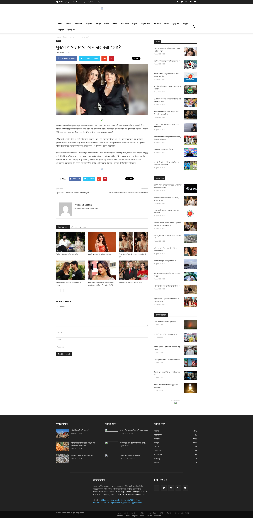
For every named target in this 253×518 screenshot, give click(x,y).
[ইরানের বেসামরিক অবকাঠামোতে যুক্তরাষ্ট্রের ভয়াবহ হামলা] (190, 388)
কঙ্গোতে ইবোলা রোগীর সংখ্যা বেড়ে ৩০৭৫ (165, 334)
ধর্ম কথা (166, 23)
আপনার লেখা (71, 30)
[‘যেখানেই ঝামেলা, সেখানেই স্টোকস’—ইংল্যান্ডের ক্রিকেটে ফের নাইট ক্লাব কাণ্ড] (190, 226)
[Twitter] (182, 2)
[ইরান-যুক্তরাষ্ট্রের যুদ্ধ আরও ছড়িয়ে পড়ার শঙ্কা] (190, 362)
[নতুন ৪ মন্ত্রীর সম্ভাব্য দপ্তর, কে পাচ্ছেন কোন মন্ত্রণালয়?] (190, 213)
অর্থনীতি (156, 446)
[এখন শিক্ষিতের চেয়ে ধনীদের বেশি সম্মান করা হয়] (111, 433)
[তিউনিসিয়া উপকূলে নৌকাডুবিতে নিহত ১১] (190, 264)
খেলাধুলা (98, 23)
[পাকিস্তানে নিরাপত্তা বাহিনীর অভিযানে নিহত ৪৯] (190, 289)
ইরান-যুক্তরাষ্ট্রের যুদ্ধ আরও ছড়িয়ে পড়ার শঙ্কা (167, 359)
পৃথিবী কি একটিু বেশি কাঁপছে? (80, 430)
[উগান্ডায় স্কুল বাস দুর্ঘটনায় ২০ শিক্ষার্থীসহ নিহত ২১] (190, 375)
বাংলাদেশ (68, 23)
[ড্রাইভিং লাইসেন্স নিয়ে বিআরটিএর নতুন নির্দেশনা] (190, 64)
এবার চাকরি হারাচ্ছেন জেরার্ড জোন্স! (163, 149)
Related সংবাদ (63, 227)
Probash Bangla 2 (83, 204)
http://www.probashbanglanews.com (86, 208)
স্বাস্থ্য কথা (175, 23)
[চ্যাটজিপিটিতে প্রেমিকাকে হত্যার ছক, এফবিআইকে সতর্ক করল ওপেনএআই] (190, 188)
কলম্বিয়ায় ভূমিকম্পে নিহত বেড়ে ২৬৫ (82, 455)
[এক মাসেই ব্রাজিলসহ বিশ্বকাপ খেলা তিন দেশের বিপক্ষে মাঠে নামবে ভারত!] (190, 165)
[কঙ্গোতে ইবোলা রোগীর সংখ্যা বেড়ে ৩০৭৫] (190, 337)
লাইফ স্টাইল (125, 23)
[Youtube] (195, 2)
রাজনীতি (115, 23)
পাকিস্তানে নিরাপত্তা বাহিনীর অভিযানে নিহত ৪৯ (167, 286)
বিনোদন (106, 23)
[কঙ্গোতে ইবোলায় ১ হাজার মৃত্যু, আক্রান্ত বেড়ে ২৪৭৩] (190, 350)
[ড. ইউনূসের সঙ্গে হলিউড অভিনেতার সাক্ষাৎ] (111, 446)
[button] (194, 27)
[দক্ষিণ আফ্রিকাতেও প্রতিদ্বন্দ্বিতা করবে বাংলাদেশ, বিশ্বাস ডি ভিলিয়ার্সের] (190, 140)
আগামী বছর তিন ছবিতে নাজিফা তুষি (130, 455)
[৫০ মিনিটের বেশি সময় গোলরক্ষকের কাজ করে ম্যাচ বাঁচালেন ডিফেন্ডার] (190, 102)
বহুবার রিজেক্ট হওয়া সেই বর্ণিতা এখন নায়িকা (99, 254)
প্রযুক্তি (185, 23)
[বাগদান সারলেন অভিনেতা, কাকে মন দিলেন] (133, 270)
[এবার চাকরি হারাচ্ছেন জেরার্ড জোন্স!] (190, 152)
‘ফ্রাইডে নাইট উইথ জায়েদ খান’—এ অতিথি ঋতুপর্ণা (72, 192)
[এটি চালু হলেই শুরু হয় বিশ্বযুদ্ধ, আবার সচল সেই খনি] (190, 238)
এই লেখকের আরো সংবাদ (78, 227)
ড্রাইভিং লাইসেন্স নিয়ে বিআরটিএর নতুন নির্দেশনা (167, 61)
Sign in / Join (102, 2)
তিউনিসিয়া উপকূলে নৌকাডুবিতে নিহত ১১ (165, 261)
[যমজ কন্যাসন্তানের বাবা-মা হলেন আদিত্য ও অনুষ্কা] (70, 270)
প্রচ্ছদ (60, 23)
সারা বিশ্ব (157, 458)
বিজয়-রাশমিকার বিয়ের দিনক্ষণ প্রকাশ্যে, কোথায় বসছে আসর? (128, 192)
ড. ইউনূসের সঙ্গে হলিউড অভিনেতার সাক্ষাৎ (132, 443)
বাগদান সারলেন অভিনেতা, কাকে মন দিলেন (130, 282)
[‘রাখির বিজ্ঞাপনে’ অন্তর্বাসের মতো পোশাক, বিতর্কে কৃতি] (133, 242)
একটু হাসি (61, 30)
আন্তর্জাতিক (78, 23)
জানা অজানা (157, 23)
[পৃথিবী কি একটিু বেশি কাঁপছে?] (62, 433)
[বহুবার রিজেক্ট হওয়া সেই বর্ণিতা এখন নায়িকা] (102, 242)
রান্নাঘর (134, 23)
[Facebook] (177, 2)
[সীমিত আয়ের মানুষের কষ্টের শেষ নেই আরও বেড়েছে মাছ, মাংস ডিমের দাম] (62, 446)
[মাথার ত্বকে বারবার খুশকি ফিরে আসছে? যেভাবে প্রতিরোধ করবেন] (190, 51)
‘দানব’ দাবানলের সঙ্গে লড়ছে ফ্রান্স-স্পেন (165, 321)
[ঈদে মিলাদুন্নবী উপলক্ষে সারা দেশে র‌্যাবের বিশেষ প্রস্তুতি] (190, 89)
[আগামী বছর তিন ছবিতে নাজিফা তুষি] (111, 458)
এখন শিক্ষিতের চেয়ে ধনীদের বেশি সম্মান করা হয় (134, 430)
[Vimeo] (186, 2)
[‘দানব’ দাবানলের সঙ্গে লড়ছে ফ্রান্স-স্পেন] (190, 324)
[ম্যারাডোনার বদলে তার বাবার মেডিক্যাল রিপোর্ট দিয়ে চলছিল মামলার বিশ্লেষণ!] (190, 114)
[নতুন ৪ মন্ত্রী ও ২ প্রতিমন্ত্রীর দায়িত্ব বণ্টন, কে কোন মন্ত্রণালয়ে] (190, 302)
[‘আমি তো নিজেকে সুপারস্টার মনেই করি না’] (70, 242)
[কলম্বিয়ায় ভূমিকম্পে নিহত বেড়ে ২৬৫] (62, 458)
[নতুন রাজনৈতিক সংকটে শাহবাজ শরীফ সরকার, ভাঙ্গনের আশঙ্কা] (190, 201)
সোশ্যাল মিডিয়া (145, 23)
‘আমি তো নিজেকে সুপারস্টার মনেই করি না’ (67, 254)
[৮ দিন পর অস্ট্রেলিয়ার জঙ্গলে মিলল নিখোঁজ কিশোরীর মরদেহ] (190, 251)
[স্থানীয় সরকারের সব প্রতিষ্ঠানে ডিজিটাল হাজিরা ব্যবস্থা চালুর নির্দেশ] (190, 77)
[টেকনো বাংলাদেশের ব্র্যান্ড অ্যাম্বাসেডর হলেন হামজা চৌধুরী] (190, 127)
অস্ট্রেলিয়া (89, 23)
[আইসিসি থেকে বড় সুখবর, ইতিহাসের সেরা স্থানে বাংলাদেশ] (190, 276)
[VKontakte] (191, 2)
